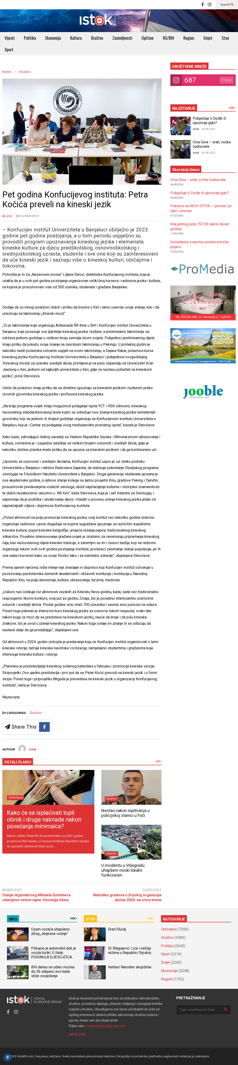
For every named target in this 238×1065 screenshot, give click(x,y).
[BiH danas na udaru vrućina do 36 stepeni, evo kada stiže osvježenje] (18, 972)
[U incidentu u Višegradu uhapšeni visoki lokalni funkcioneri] (131, 842)
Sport (9, 49)
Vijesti (10, 38)
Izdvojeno (169, 929)
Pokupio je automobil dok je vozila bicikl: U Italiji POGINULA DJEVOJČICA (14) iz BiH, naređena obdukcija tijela (53, 957)
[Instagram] (210, 4)
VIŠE (232, 108)
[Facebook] (203, 4)
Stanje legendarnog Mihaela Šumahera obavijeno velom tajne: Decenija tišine (36, 897)
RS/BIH (168, 38)
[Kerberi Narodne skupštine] (95, 972)
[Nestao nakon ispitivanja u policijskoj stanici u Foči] (131, 787)
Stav (225, 38)
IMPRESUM (77, 1034)
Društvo (97, 38)
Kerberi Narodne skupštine (129, 967)
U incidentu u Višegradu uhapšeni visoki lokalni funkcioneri (123, 870)
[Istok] (119, 20)
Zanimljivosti (122, 38)
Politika (30, 38)
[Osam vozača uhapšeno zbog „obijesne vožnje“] (18, 934)
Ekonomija (53, 38)
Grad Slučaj (117, 929)
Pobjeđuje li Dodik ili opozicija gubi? (209, 120)
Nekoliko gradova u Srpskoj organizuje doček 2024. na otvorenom (127, 897)
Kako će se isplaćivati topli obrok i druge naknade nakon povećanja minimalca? (44, 819)
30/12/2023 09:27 (27, 216)
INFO (13, 919)
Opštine (148, 38)
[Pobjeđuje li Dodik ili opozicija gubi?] (180, 126)
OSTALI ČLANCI (17, 762)
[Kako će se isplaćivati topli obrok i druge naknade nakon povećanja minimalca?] (48, 787)
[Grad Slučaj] (95, 934)
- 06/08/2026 (207, 129)
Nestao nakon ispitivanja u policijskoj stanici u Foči (125, 813)
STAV (90, 919)
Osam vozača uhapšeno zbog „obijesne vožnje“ (50, 931)
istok (8, 216)
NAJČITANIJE (183, 108)
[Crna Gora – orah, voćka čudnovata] (180, 149)
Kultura (76, 38)
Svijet (207, 38)
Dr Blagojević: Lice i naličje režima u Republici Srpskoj (130, 950)
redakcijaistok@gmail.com (105, 1026)
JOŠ (157, 761)
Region (188, 38)
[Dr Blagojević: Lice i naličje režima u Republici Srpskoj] (95, 953)
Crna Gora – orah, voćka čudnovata (198, 180)
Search (225, 4)
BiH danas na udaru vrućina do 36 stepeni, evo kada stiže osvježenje (52, 971)
